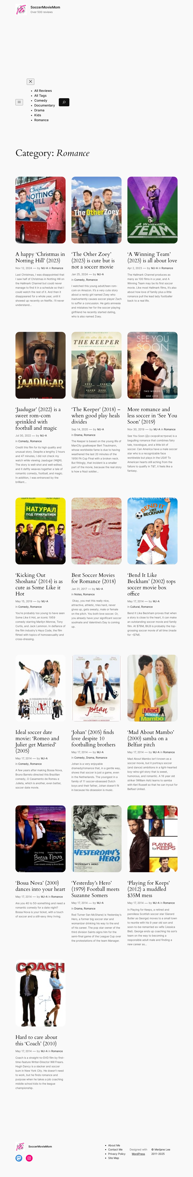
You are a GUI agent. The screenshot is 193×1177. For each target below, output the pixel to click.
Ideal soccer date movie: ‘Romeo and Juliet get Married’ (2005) (37, 741)
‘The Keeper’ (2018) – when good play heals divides (95, 415)
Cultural (135, 606)
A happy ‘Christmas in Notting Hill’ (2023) (40, 257)
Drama (78, 434)
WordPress (138, 1153)
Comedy (79, 279)
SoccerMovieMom (45, 7)
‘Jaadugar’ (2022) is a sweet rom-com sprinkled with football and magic (38, 418)
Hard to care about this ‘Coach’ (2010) (36, 1040)
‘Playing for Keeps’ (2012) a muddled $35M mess (148, 889)
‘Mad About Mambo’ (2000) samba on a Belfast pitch (150, 738)
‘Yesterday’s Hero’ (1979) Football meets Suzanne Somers (95, 889)
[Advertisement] (96, 47)
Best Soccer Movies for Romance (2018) (93, 578)
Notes (78, 594)
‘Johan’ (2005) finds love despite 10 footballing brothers (93, 738)
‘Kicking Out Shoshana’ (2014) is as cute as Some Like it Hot (39, 584)
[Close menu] (30, 82)
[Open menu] (19, 102)
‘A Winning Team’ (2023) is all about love (152, 257)
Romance (57, 268)
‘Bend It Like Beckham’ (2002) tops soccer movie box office (151, 584)
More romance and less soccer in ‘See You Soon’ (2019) (152, 415)
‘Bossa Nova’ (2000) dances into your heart (40, 886)
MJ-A (44, 268)
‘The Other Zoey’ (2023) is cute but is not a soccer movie (93, 260)
